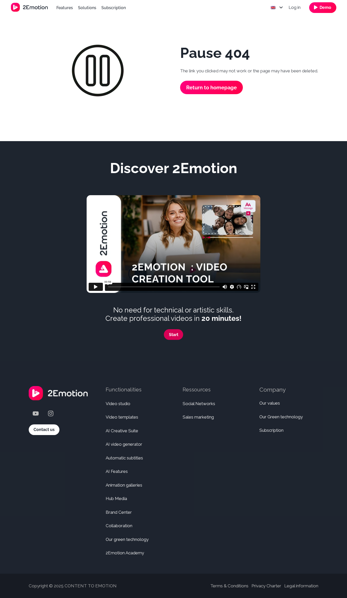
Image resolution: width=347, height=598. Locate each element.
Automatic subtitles (124, 457)
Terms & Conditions (229, 585)
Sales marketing (198, 417)
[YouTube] (36, 414)
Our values (269, 403)
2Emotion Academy (125, 552)
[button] (276, 7)
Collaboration (119, 525)
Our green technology (127, 539)
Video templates (122, 417)
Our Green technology (281, 416)
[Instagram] (51, 414)
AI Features (117, 471)
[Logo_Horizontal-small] (29, 7)
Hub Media (116, 498)
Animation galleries (124, 485)
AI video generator (124, 444)
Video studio (118, 403)
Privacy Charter (266, 585)
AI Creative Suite (122, 430)
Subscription (271, 430)
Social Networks (199, 403)
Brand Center (119, 512)
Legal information (301, 585)
